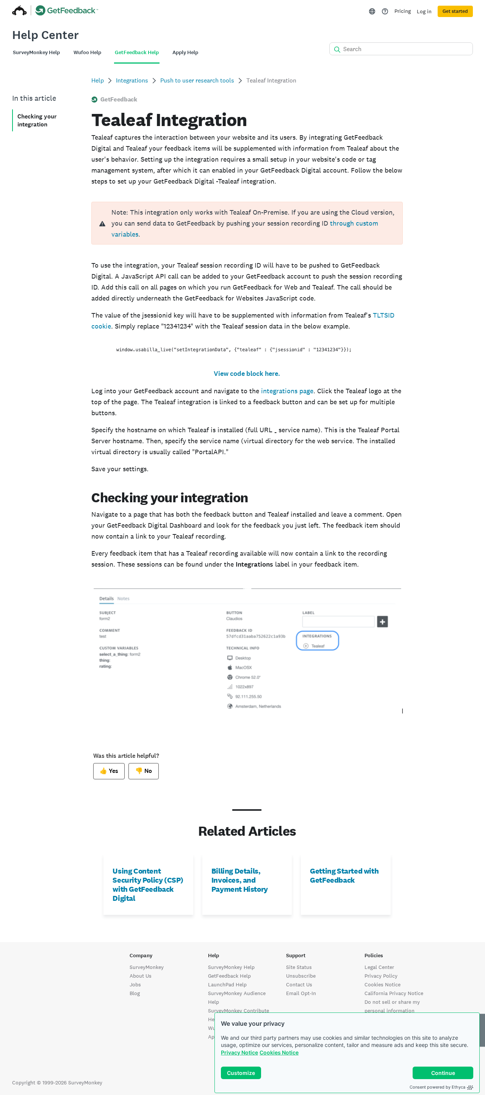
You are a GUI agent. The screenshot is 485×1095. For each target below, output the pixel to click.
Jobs (135, 984)
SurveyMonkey (147, 967)
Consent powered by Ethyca (437, 1087)
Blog (135, 993)
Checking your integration (36, 120)
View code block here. (247, 373)
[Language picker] (372, 11)
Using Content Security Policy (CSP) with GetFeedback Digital (148, 884)
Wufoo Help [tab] (87, 52)
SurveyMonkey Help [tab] (36, 52)
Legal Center (379, 967)
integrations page (287, 390)
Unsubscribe (301, 975)
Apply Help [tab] (185, 52)
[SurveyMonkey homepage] (19, 11)
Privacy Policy (381, 975)
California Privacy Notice (394, 993)
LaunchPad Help (227, 984)
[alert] (246, 223)
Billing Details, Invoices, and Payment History (239, 880)
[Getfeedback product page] (67, 11)
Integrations (132, 80)
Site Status (299, 967)
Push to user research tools (197, 80)
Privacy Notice (239, 1052)
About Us (141, 975)
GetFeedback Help (229, 975)
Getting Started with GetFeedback (344, 875)
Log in (424, 11)
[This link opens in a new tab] (385, 11)
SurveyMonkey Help (231, 967)
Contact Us (299, 984)
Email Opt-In (301, 993)
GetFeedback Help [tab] (137, 52)
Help (97, 80)
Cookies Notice (279, 1052)
